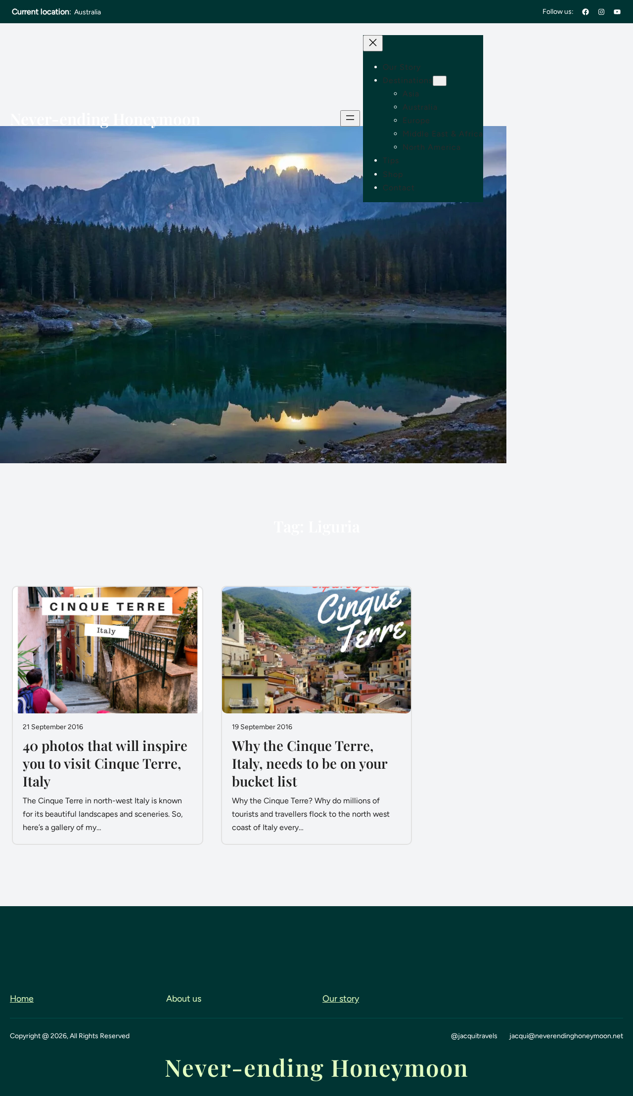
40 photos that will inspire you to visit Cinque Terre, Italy (105, 763)
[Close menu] (373, 43)
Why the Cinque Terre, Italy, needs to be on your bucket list (309, 763)
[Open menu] (350, 118)
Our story (340, 998)
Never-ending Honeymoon (105, 118)
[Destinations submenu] (440, 81)
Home (22, 998)
